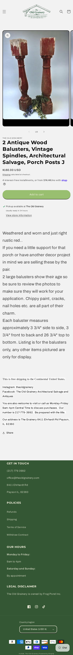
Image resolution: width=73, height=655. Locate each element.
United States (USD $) (35, 629)
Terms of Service (16, 527)
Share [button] (9, 432)
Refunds (11, 512)
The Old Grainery (32, 653)
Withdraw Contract (17, 535)
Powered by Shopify (46, 653)
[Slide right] (44, 131)
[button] (4, 11)
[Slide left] (29, 131)
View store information (19, 215)
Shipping (7, 174)
